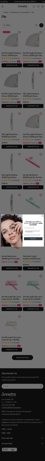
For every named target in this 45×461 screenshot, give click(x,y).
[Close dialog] (42, 216)
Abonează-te (33, 238)
